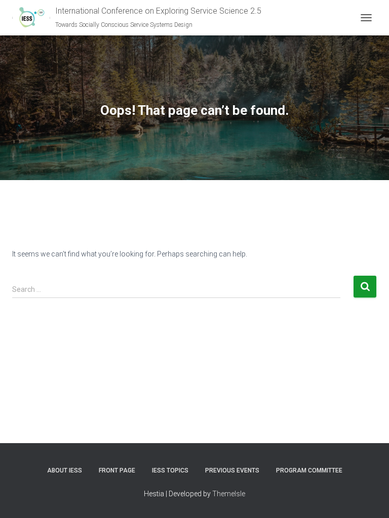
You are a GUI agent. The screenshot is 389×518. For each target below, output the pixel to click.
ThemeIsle (228, 494)
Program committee (309, 470)
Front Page (117, 470)
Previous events (232, 470)
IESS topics (170, 470)
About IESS (64, 470)
